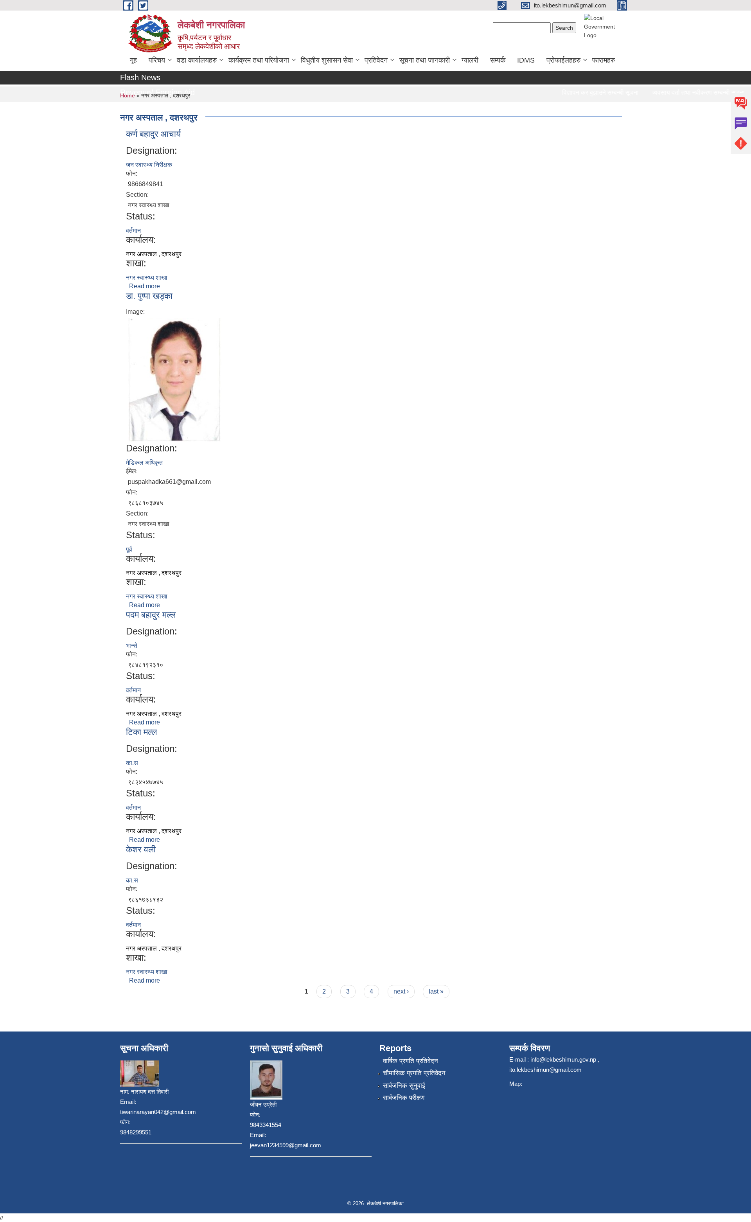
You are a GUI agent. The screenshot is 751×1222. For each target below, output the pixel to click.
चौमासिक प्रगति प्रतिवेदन (414, 1073)
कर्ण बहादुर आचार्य (153, 134)
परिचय (157, 60)
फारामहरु (603, 60)
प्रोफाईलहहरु (563, 60)
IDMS (526, 60)
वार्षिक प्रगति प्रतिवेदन (410, 1061)
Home (127, 95)
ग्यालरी (470, 60)
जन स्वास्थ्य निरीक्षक (149, 165)
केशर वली (141, 849)
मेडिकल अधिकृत (144, 462)
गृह (133, 60)
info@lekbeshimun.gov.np (563, 1059)
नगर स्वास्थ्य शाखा (146, 277)
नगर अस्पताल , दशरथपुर (153, 254)
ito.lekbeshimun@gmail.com (545, 1069)
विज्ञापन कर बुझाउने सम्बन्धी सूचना (585, 92)
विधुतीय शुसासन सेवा (327, 60)
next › (401, 991)
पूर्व (129, 549)
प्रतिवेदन (376, 60)
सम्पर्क (497, 60)
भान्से (131, 645)
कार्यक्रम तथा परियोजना (258, 60)
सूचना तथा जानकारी (424, 60)
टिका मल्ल (141, 732)
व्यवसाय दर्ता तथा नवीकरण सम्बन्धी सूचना (684, 92)
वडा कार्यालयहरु (197, 60)
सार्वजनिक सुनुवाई (404, 1085)
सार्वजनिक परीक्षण (403, 1098)
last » (436, 991)
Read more (144, 286)
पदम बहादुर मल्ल (151, 615)
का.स (132, 763)
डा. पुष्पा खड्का (149, 296)
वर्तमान (133, 230)
